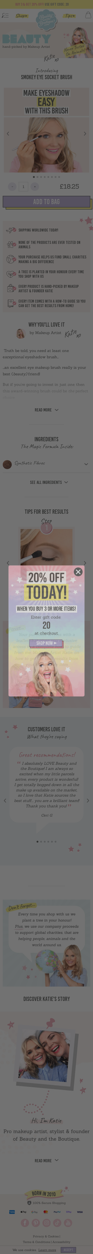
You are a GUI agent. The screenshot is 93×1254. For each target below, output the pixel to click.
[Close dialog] (78, 567)
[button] (46, 640)
